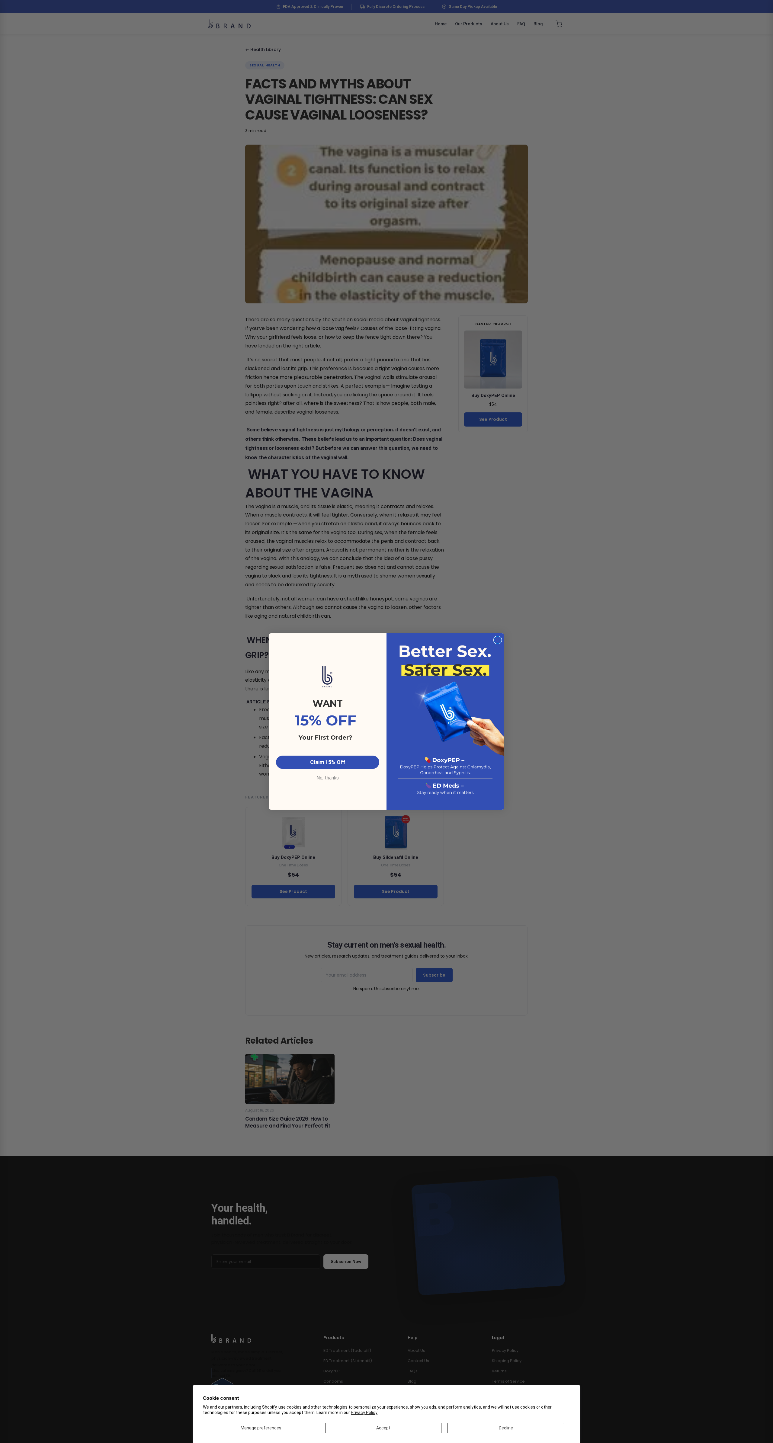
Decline (506, 1427)
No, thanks (327, 778)
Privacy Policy (364, 1412)
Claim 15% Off (327, 762)
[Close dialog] (497, 640)
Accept (383, 1427)
